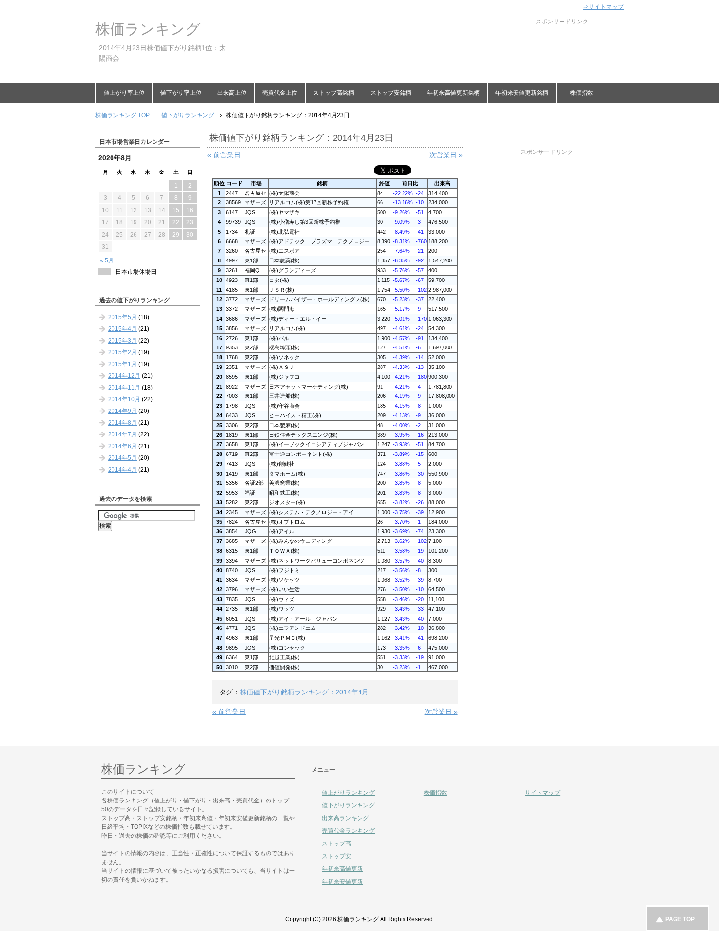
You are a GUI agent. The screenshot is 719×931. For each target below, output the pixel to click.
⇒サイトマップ (603, 6)
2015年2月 (122, 352)
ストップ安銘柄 (390, 92)
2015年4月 (122, 328)
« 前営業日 (224, 155)
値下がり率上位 (181, 92)
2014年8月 (122, 422)
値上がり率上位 (124, 92)
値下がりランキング (348, 805)
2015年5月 (122, 317)
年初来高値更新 (342, 869)
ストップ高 (336, 843)
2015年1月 (122, 364)
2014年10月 (124, 399)
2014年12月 (124, 375)
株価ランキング (148, 29)
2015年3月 (122, 340)
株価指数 (581, 92)
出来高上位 (232, 92)
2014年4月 (122, 469)
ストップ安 (336, 856)
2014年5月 (122, 458)
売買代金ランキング (348, 830)
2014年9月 (122, 411)
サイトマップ (542, 792)
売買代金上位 (279, 92)
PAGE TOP (680, 919)
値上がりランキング (348, 792)
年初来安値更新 (342, 881)
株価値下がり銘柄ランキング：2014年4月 (304, 692)
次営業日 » (446, 155)
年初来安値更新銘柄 (521, 92)
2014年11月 (124, 387)
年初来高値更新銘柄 (453, 92)
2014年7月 (122, 434)
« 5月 (107, 260)
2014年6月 (122, 446)
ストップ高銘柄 (333, 92)
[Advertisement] (410, 48)
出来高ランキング (345, 818)
